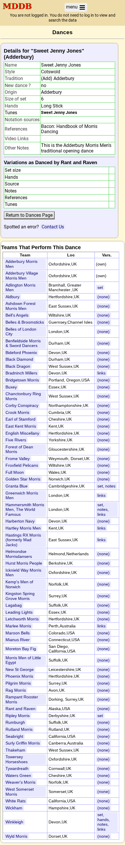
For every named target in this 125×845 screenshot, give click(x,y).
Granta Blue (17, 486)
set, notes (106, 486)
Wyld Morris (16, 836)
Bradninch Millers (21, 373)
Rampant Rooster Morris (22, 699)
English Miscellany (22, 433)
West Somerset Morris (20, 792)
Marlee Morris (18, 626)
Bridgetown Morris (22, 380)
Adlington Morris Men (20, 287)
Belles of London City (21, 331)
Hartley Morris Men (23, 528)
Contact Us (53, 227)
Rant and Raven (20, 708)
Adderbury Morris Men (22, 264)
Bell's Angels (17, 315)
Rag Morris (16, 690)
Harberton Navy (20, 521)
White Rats (16, 801)
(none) (103, 296)
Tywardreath (17, 768)
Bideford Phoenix (21, 352)
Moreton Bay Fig (21, 648)
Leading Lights (19, 612)
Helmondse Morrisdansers (19, 554)
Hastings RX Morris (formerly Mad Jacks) (23, 540)
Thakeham (15, 750)
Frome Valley (18, 458)
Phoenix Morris (19, 676)
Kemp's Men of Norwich (19, 584)
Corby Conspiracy (22, 405)
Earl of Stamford (20, 419)
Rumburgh (15, 722)
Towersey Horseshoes (17, 759)
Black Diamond (19, 359)
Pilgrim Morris (18, 683)
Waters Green (18, 775)
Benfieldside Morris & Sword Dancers (23, 343)
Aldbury (12, 296)
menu (72, 7)
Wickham (14, 808)
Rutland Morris (19, 729)
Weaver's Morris (20, 782)
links (101, 373)
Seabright (14, 736)
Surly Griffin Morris (23, 743)
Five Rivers (16, 440)
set (100, 287)
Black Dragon (18, 366)
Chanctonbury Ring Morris (23, 396)
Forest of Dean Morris (19, 449)
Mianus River (18, 639)
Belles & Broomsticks (25, 322)
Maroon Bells (18, 633)
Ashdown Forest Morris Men (20, 306)
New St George (20, 669)
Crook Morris (17, 412)
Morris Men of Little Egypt (23, 660)
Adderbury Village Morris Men (22, 275)
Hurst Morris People (24, 563)
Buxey (11, 387)
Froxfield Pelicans (22, 465)
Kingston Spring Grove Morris (20, 596)
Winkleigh (14, 822)
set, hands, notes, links (103, 822)
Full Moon (15, 472)
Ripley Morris (18, 715)
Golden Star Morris (23, 479)
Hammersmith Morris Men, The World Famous (25, 509)
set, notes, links (103, 509)
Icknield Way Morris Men (23, 572)
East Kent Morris (21, 426)
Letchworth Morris (22, 619)
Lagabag (14, 605)
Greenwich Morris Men (22, 495)
